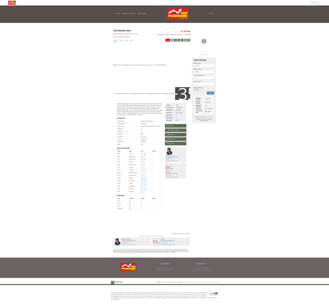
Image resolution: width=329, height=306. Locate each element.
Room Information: (123, 148)
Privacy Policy (192, 282)
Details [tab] (115, 40)
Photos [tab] (121, 40)
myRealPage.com (210, 116)
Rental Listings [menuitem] (129, 13)
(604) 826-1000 (169, 159)
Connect (314, 3)
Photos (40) (170, 126)
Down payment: (197, 69)
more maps (204, 54)
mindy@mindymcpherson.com (172, 160)
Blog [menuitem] (211, 13)
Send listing (170, 135)
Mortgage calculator (176, 139)
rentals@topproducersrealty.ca (172, 177)
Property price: (197, 63)
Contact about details (173, 130)
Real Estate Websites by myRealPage (207, 282)
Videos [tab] (126, 40)
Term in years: (197, 81)
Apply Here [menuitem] (142, 13)
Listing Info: (121, 118)
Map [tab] (131, 40)
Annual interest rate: (199, 75)
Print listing (170, 143)
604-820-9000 (169, 175)
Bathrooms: (121, 195)
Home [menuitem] (118, 13)
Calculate (210, 93)
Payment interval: (198, 87)
